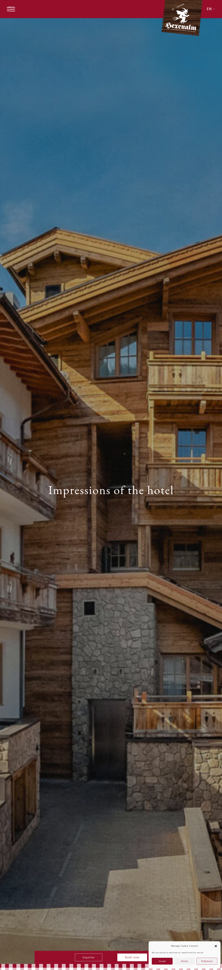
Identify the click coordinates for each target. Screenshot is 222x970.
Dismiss (184, 961)
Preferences (207, 961)
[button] (215, 945)
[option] (111, 491)
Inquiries (89, 957)
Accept (162, 961)
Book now (132, 957)
